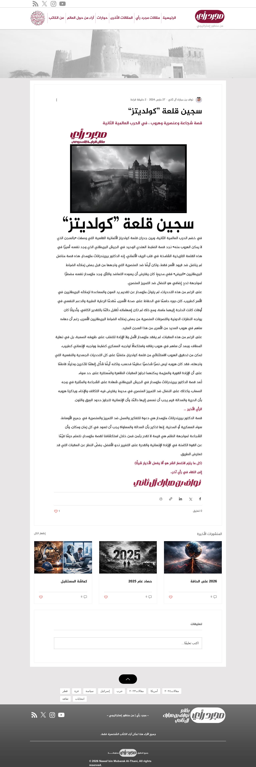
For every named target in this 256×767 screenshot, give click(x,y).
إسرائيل (105, 691)
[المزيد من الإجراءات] (56, 99)
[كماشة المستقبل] (63, 557)
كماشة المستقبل (74, 582)
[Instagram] (53, 3)
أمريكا (154, 691)
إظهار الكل (40, 534)
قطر (65, 691)
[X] (44, 3)
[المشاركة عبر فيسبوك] (200, 499)
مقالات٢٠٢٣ (136, 691)
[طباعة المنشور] (161, 499)
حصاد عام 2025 (140, 582)
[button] (121, 18)
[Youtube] (62, 3)
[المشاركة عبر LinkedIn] (180, 499)
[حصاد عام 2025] (128, 557)
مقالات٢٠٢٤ (172, 691)
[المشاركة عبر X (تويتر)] (190, 499)
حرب (120, 691)
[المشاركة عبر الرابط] (171, 499)
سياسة (90, 691)
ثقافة (65, 698)
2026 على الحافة (203, 582)
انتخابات (79, 698)
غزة (76, 691)
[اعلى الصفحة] (128, 679)
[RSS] (35, 3)
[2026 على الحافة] (193, 557)
